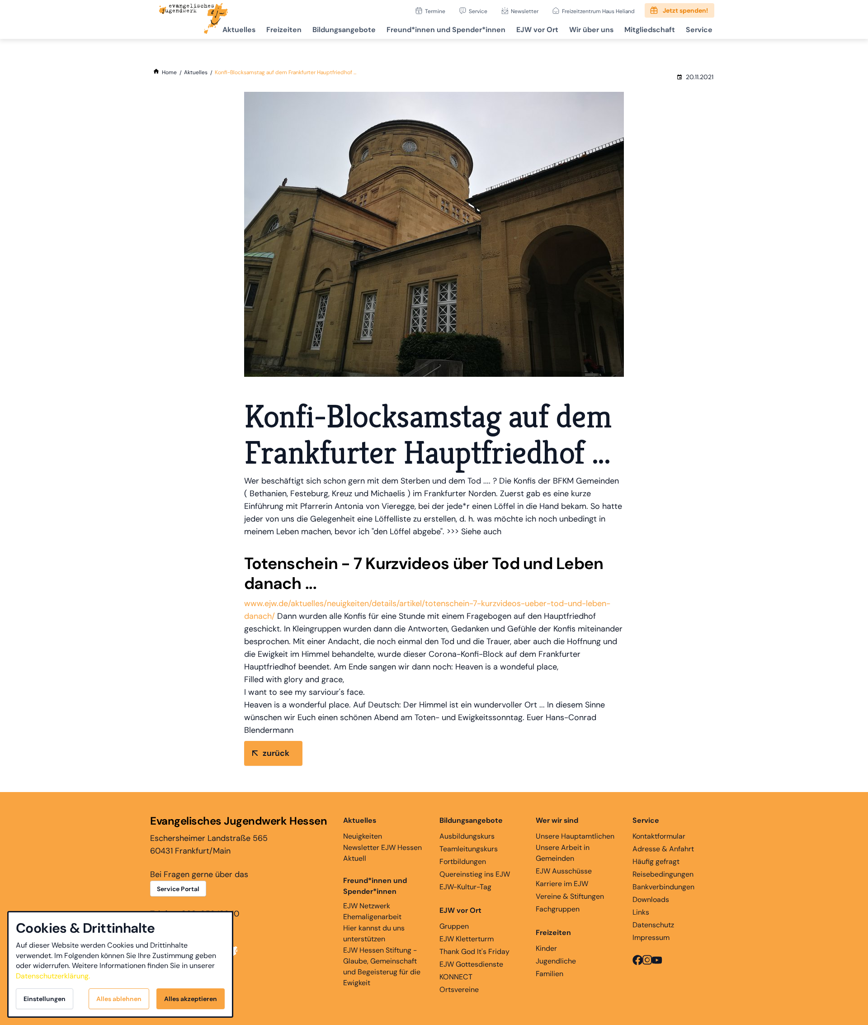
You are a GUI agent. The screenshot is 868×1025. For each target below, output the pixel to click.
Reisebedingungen (662, 874)
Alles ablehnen (119, 999)
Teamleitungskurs (468, 849)
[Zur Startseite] (193, 19)
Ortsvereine (459, 989)
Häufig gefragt (655, 861)
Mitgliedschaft (649, 29)
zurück (276, 753)
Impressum (651, 937)
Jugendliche (556, 961)
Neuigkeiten (362, 836)
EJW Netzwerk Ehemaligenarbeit (372, 911)
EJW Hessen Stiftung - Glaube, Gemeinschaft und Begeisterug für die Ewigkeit (381, 966)
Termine (435, 11)
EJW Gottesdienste (471, 964)
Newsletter (524, 11)
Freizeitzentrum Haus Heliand (598, 11)
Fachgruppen (558, 909)
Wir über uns (591, 29)
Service (478, 11)
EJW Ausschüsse (564, 871)
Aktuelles (238, 29)
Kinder (546, 948)
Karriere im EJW (562, 883)
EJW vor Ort (537, 29)
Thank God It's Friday (474, 951)
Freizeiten (284, 29)
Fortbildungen (462, 861)
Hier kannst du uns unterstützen (374, 933)
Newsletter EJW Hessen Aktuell (382, 853)
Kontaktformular (658, 836)
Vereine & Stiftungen (570, 896)
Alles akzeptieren (190, 999)
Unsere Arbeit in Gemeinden (563, 853)
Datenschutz (653, 925)
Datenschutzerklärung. (53, 976)
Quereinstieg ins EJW (474, 874)
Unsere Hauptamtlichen (575, 836)
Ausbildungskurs (467, 836)
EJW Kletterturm (466, 939)
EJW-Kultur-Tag (465, 887)
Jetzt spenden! (685, 10)
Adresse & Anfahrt (663, 849)
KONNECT (455, 977)
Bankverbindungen (663, 887)
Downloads (650, 899)
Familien (549, 973)
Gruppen (454, 926)
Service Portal (178, 889)
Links (640, 912)
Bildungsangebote (344, 29)
